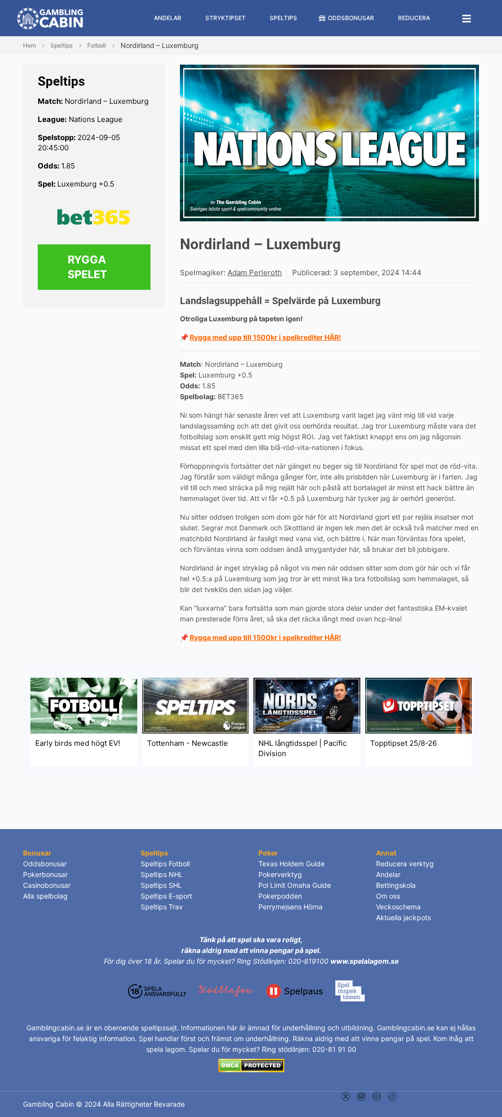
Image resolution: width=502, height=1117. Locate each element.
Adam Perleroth (254, 272)
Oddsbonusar (45, 863)
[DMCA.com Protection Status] (251, 1064)
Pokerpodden (280, 896)
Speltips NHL (162, 874)
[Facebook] (392, 1096)
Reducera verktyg (405, 863)
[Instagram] (361, 1096)
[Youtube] (377, 1096)
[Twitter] (346, 1096)
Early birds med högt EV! (77, 743)
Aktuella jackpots (403, 917)
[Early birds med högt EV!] (83, 705)
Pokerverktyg (280, 874)
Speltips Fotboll (165, 863)
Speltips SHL (161, 885)
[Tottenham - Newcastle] (195, 705)
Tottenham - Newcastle (187, 743)
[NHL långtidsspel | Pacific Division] (306, 705)
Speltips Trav (162, 907)
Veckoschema (398, 907)
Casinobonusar (47, 885)
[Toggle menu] (466, 18)
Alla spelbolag (45, 896)
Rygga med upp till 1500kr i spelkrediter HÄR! (265, 337)
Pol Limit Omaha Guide (294, 885)
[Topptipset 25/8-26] (418, 705)
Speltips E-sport (166, 896)
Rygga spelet (87, 267)
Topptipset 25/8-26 (403, 743)
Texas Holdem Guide (291, 863)
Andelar (388, 874)
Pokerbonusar (45, 874)
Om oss (388, 896)
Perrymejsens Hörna (290, 907)
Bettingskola (396, 885)
